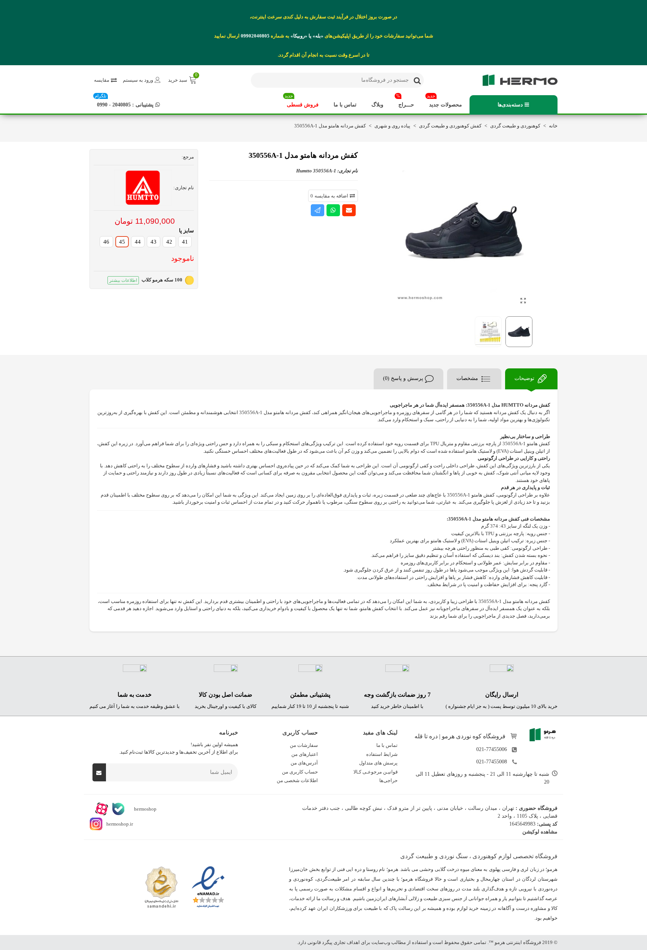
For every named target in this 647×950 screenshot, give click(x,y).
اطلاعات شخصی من (297, 780)
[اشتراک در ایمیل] (349, 210)
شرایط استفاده (382, 754)
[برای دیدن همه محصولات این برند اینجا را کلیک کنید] (143, 188)
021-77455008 (491, 761)
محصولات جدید (444, 101)
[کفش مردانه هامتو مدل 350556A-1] (523, 301)
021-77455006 (491, 749)
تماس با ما (345, 105)
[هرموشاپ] (516, 80)
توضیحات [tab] (525, 378)
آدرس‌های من (304, 763)
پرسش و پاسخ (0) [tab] (403, 378)
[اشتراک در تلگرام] (317, 210)
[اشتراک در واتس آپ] (333, 210)
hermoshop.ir (119, 824)
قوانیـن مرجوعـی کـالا (375, 772)
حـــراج (405, 101)
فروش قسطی (302, 101)
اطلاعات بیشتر (123, 280)
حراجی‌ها (388, 780)
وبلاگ (377, 105)
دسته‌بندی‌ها (510, 105)
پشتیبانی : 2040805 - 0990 (124, 101)
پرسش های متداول (378, 763)
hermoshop (145, 809)
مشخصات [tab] (468, 378)
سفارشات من (304, 745)
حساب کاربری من (300, 772)
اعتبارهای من (304, 754)
